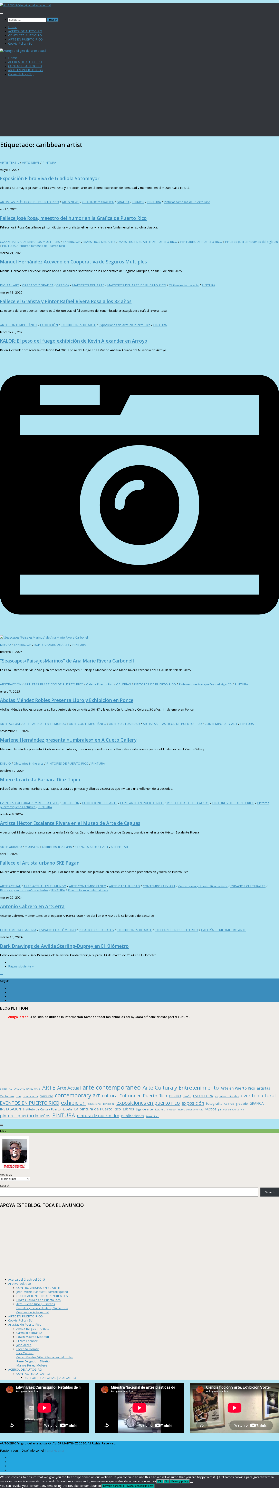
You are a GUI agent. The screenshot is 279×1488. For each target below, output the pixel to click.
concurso (46, 1096)
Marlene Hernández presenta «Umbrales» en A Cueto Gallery (68, 740)
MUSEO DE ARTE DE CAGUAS (187, 803)
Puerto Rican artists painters (88, 890)
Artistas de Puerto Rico (24, 1324)
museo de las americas (190, 1109)
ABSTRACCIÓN (10, 684)
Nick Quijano (24, 1353)
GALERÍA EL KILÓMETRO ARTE (223, 930)
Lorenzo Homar (27, 1349)
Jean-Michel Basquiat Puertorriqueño (42, 1292)
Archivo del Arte (19, 1283)
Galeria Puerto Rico (99, 684)
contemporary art (77, 1095)
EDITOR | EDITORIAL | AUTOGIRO (50, 1378)
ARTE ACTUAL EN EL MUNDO (44, 724)
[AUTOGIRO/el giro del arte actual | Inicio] (25, 5)
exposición (193, 1103)
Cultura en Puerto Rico (143, 1096)
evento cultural (258, 1095)
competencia (30, 1096)
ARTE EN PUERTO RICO (25, 39)
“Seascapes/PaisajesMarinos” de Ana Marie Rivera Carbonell (67, 661)
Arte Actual (69, 1088)
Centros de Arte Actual (32, 1312)
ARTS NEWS (31, 162)
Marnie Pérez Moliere (31, 1365)
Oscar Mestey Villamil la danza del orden (44, 1357)
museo (171, 1109)
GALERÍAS (123, 684)
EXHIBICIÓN (71, 242)
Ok (160, 1481)
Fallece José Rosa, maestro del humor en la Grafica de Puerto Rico (73, 218)
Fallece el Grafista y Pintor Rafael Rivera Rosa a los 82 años (66, 301)
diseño (187, 1096)
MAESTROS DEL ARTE (99, 242)
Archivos (6, 1174)
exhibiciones (94, 1103)
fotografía (214, 1103)
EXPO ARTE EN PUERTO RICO (142, 803)
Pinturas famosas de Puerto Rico (187, 202)
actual (3, 1088)
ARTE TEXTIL (9, 162)
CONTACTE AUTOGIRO (25, 35)
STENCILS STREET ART (91, 847)
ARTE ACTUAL (10, 724)
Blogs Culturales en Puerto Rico (38, 1300)
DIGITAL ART (9, 285)
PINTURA (49, 162)
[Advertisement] (139, 107)
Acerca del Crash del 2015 (26, 1279)
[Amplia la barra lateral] (1, 974)
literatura (160, 1109)
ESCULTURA (203, 1095)
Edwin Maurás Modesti (32, 1337)
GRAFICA (123, 202)
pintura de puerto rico (98, 1115)
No (166, 1481)
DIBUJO (5, 644)
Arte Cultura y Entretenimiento (181, 1087)
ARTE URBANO (11, 847)
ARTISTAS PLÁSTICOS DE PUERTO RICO (29, 202)
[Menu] (1, 13)
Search (5, 1185)
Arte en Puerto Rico (238, 1088)
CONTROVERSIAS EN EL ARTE (38, 1288)
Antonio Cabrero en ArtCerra (32, 906)
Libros (128, 1109)
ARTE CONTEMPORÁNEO (18, 325)
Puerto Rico (152, 1116)
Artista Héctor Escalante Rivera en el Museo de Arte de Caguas (70, 823)
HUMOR (138, 202)
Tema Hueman (55, 1450)
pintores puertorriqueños (25, 1115)
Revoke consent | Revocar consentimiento (128, 1485)
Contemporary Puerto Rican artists (203, 886)
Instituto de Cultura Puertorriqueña (47, 1109)
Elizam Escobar (27, 1341)
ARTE (48, 1087)
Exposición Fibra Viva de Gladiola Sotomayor (49, 178)
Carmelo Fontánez (29, 1333)
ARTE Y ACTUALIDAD (124, 724)
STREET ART (120, 847)
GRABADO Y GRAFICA (98, 202)
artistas (263, 1088)
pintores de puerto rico (231, 1109)
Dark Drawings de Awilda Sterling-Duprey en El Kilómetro (64, 946)
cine (18, 1096)
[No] (191, 1482)
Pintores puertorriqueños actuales (24, 890)
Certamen (7, 1096)
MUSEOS (210, 1109)
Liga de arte (144, 1109)
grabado (242, 1103)
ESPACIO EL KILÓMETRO (57, 930)
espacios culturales (227, 1096)
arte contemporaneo (112, 1087)
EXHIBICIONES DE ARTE (78, 325)
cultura (110, 1095)
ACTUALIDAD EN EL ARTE (24, 1088)
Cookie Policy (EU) (20, 43)
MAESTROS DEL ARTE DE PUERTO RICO (147, 242)
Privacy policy (179, 1481)
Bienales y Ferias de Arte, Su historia (42, 1308)
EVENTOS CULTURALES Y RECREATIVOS (29, 803)
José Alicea (23, 1345)
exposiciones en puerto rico (148, 1102)
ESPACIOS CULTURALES (248, 886)
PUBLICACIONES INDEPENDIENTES (42, 1296)
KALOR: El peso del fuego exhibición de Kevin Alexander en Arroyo (73, 341)
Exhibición (109, 1103)
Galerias (229, 1103)
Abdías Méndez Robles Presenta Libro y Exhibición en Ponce (66, 700)
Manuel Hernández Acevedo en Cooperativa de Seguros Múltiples (73, 262)
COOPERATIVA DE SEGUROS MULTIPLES (30, 242)
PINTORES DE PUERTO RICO (201, 242)
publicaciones (132, 1115)
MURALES (32, 847)
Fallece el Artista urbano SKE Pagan (39, 863)
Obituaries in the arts (184, 285)
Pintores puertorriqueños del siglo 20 (251, 242)
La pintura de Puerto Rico (97, 1108)
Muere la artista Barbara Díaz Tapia (40, 779)
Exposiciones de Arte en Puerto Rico (124, 325)
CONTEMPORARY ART (221, 724)
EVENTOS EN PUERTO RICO (29, 1103)
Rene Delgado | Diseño (33, 1361)
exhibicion (73, 1102)
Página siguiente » (21, 966)
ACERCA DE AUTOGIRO (25, 31)
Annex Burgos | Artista (32, 1328)
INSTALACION (10, 1109)
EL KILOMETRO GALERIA (18, 930)
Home (12, 27)
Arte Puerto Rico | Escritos (35, 1304)
